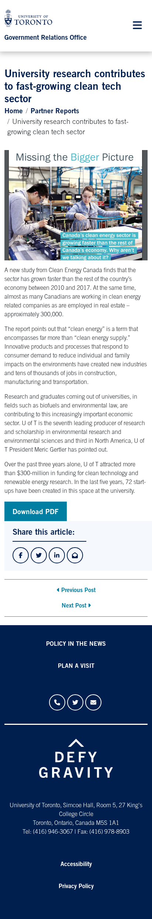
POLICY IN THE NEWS (76, 644)
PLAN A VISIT (76, 666)
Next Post (74, 606)
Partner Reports (55, 111)
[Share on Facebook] (21, 555)
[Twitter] (75, 702)
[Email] (93, 702)
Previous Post (78, 591)
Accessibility (76, 865)
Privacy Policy (76, 887)
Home (13, 111)
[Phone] (57, 702)
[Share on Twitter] (39, 555)
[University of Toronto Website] (30, 20)
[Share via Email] (75, 555)
